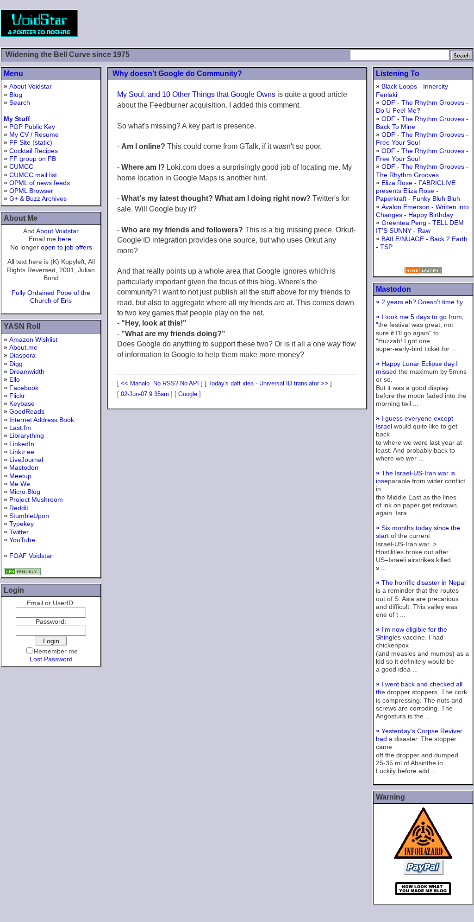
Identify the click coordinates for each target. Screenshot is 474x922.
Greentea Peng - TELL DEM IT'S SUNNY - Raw (420, 226)
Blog (15, 94)
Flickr (17, 395)
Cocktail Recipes (33, 150)
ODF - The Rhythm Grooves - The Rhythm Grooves (422, 170)
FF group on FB (32, 158)
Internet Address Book (41, 419)
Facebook (23, 387)
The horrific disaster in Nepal (421, 582)
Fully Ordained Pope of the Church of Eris (51, 296)
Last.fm (20, 427)
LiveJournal (26, 459)
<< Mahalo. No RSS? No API (160, 383)
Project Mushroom (36, 499)
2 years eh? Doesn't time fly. (420, 302)
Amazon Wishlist (33, 339)
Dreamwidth (26, 371)
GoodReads (26, 411)
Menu (13, 73)
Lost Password (51, 659)
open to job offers (66, 247)
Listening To (397, 73)
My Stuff (17, 118)
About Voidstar (30, 86)
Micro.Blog (24, 491)
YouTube (22, 540)
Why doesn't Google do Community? (177, 73)
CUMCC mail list (33, 175)
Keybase (22, 403)
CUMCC (21, 166)
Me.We (19, 483)
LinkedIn (21, 444)
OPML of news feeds (39, 182)
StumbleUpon (29, 515)
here (64, 239)
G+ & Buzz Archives (38, 198)
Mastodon (23, 467)
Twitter (19, 532)
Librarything (26, 435)
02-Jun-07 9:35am (145, 394)
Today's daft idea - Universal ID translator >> (268, 383)
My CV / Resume (34, 134)
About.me (23, 347)
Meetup (20, 476)
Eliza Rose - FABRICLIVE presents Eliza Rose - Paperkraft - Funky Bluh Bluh (418, 191)
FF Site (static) (30, 142)
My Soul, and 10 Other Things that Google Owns (196, 94)
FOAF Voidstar (30, 555)
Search (19, 102)
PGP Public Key (32, 126)
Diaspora (22, 355)
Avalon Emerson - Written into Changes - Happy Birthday (422, 210)
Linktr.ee (21, 451)
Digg (16, 363)
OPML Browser (31, 190)
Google (187, 394)
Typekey (21, 523)
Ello (14, 379)
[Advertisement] (305, 23)
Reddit (18, 508)
